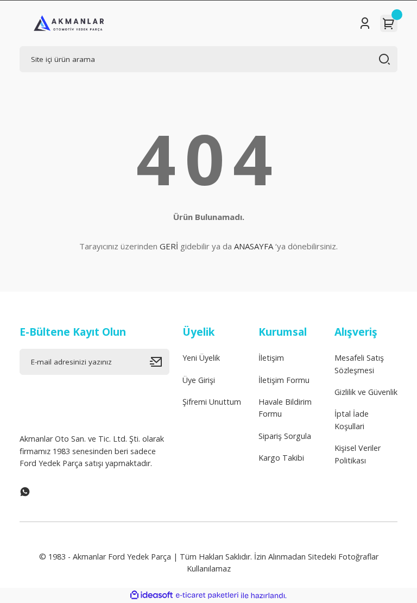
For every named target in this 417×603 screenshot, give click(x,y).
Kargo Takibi (281, 458)
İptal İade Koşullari (351, 420)
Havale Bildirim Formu (285, 408)
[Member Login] (365, 23)
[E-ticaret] (207, 595)
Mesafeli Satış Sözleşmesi (359, 364)
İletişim (271, 358)
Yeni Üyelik (201, 358)
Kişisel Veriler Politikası (357, 454)
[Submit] (159, 362)
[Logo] (69, 23)
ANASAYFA (253, 246)
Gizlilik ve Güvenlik (365, 392)
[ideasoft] (151, 595)
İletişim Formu (283, 380)
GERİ (169, 246)
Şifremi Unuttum (211, 402)
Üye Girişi (198, 380)
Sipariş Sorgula (284, 436)
